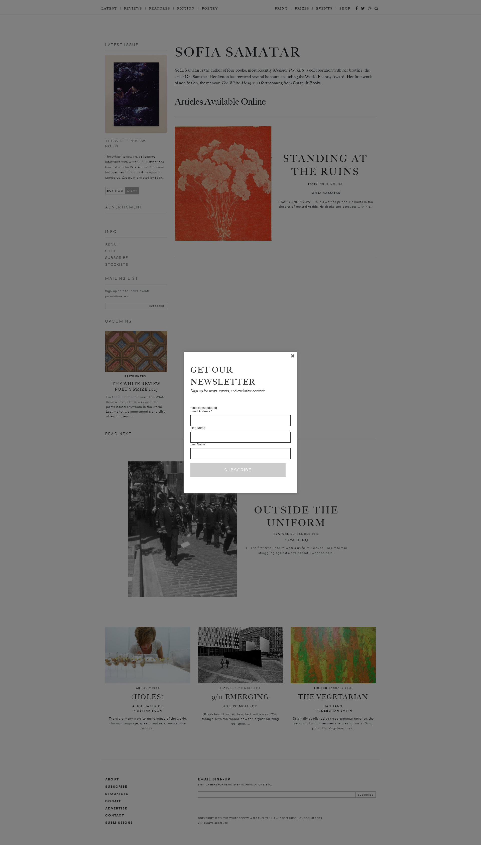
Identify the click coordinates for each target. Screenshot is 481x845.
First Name (197, 428)
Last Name (197, 444)
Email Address (201, 411)
